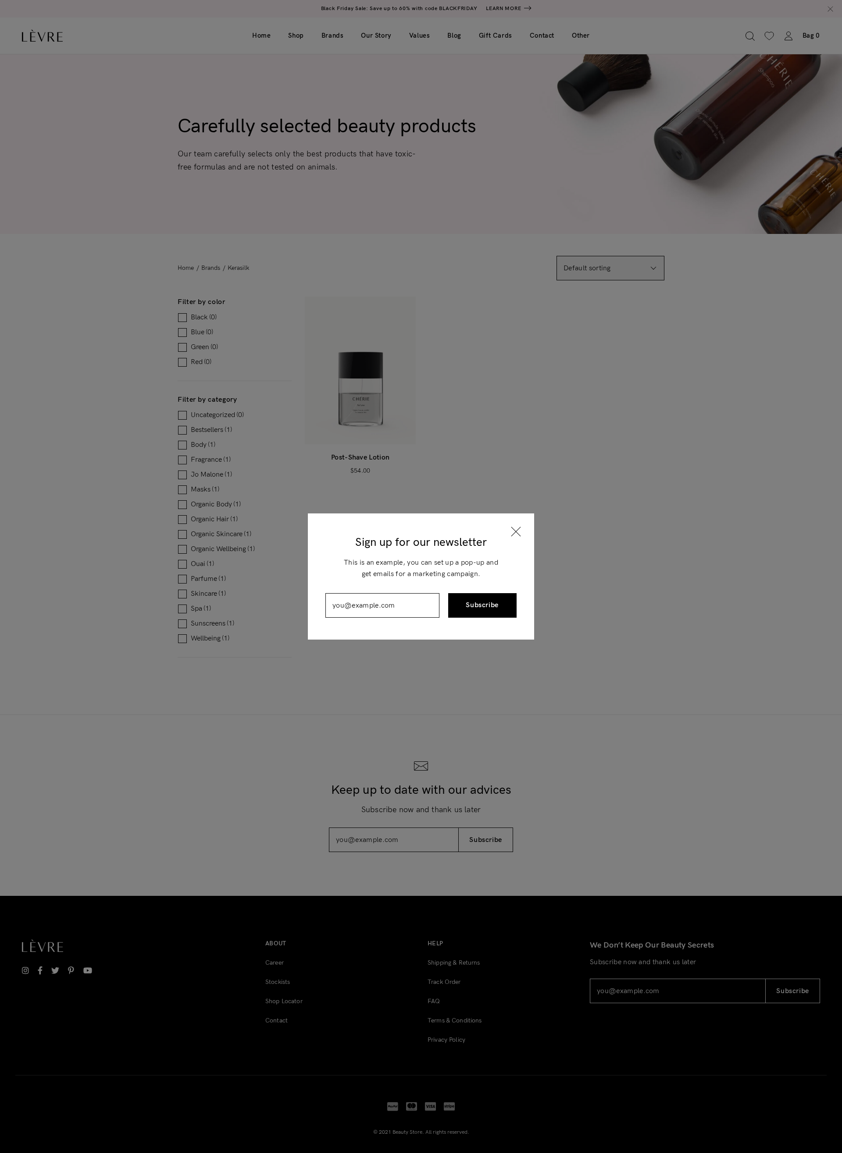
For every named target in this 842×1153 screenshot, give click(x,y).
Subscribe (482, 605)
